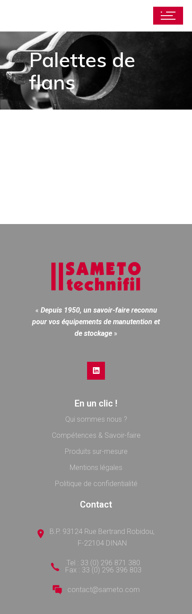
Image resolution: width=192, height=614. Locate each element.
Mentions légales (96, 467)
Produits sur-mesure (96, 451)
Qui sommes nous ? (96, 419)
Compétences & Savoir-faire (96, 435)
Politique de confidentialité (96, 483)
